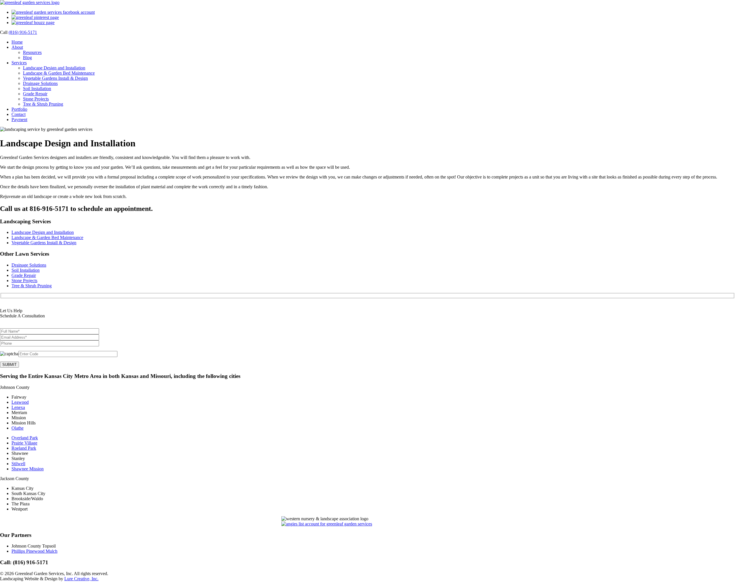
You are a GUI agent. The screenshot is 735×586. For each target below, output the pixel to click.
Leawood (20, 402)
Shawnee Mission (27, 468)
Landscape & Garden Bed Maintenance (59, 73)
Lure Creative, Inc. (81, 578)
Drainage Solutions (40, 83)
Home (17, 42)
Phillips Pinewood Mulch (34, 551)
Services (19, 62)
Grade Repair (35, 93)
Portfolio (19, 109)
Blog (27, 57)
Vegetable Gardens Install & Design (55, 78)
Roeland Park (23, 448)
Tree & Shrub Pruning (43, 104)
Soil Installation (37, 88)
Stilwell (18, 463)
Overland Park (24, 437)
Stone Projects (36, 98)
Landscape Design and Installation (54, 67)
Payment (19, 119)
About (17, 47)
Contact (18, 114)
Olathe (17, 428)
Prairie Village (24, 443)
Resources (32, 52)
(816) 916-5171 (23, 32)
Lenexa (18, 407)
